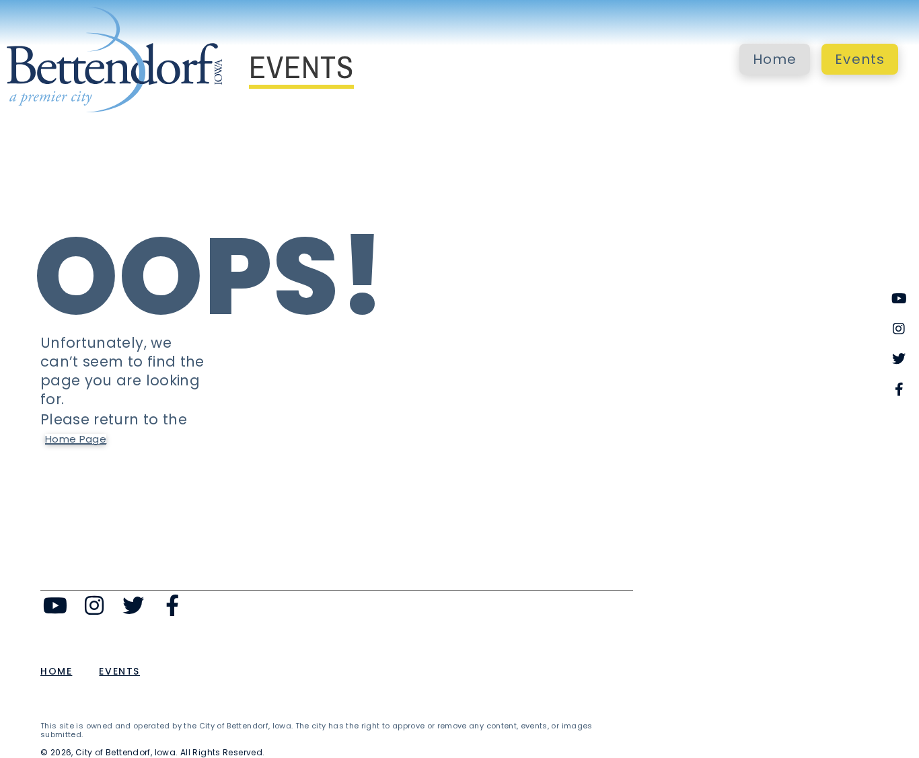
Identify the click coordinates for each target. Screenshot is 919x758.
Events (860, 59)
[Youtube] (55, 606)
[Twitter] (133, 606)
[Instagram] (94, 606)
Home (775, 59)
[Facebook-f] (172, 606)
